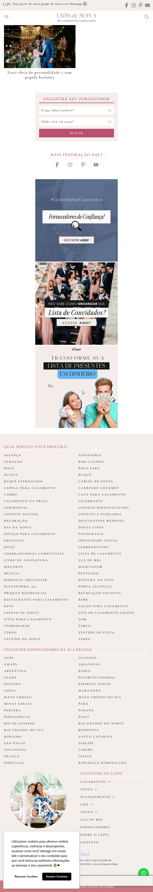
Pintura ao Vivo (96, 580)
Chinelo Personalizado (103, 507)
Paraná (86, 710)
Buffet (11, 475)
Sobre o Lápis (94, 834)
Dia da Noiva (18, 527)
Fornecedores (95, 827)
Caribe (85, 749)
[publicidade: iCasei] (76, 387)
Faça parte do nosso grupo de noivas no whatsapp (48, 4)
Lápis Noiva (76, 16)
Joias (9, 547)
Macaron (13, 567)
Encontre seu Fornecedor (76, 99)
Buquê (84, 475)
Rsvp (9, 606)
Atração (13, 461)
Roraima (13, 736)
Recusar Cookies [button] (26, 876)
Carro (10, 494)
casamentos (93, 782)
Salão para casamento (103, 606)
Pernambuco (17, 717)
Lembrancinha (93, 547)
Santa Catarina (95, 736)
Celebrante (90, 501)
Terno (10, 632)
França (12, 756)
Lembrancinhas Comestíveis (34, 553)
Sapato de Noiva (21, 613)
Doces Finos (91, 527)
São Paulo (15, 743)
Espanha (13, 684)
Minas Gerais (18, 703)
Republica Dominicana (102, 763)
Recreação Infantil (100, 593)
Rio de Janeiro (19, 723)
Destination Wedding (101, 521)
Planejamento (95, 797)
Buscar (76, 133)
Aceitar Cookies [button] (57, 876)
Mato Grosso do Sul (100, 697)
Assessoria (90, 455)
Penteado (88, 573)
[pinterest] (140, 6)
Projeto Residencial (25, 593)
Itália (85, 756)
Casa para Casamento (102, 494)
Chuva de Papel (100, 864)
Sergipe (86, 743)
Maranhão (89, 690)
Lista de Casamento (99, 553)
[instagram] (133, 6)
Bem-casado (91, 461)
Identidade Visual (98, 540)
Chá (84, 804)
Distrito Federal (97, 677)
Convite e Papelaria (100, 514)
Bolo (9, 468)
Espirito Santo (94, 684)
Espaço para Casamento (29, 534)
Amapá (11, 664)
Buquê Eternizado (23, 481)
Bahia (84, 671)
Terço (84, 626)
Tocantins (15, 749)
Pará (83, 703)
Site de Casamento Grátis (106, 613)
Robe (83, 599)
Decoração (16, 521)
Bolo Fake (89, 468)
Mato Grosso (18, 697)
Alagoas (87, 657)
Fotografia (91, 534)
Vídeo (84, 639)
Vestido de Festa (96, 632)
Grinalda (14, 540)
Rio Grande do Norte (101, 723)
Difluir (115, 864)
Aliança (13, 455)
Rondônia (88, 730)
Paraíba (12, 710)
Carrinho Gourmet (98, 488)
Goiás (10, 690)
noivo (86, 812)
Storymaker (17, 626)
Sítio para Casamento (28, 619)
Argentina (15, 671)
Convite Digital (21, 514)
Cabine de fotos (95, 481)
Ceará (10, 677)
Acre (9, 657)
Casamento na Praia (26, 501)
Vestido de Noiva (22, 639)
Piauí (83, 717)
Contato (89, 842)
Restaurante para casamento (36, 599)
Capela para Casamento (30, 488)
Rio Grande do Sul (24, 730)
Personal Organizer (25, 580)
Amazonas (89, 664)
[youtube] (147, 6)
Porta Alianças (95, 586)
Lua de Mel (89, 560)
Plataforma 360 (20, 586)
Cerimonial (16, 507)
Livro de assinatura (26, 560)
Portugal (14, 763)
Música (11, 573)
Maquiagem (90, 567)
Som (82, 619)
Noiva (86, 789)
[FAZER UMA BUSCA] (145, 17)
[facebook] (126, 6)
